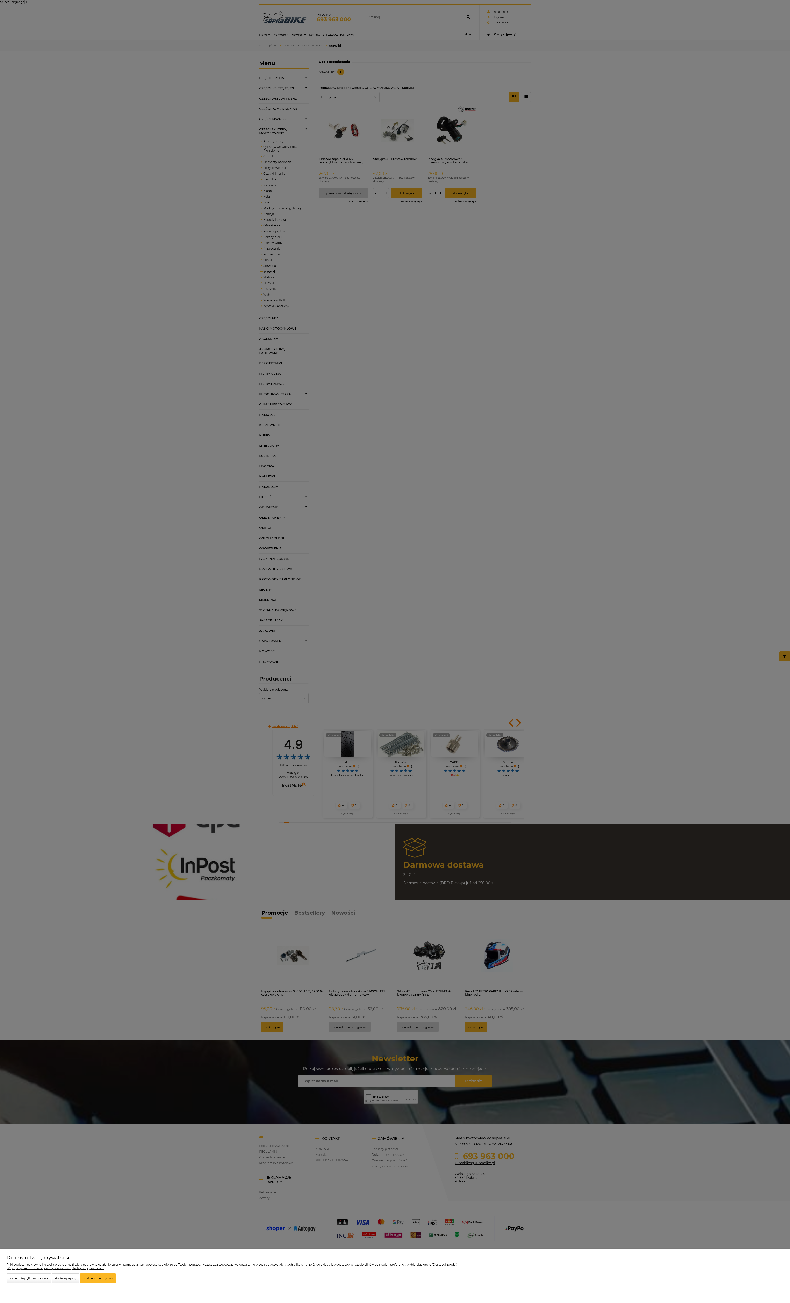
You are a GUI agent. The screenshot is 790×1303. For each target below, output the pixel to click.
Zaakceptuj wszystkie (98, 1278)
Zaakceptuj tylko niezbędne (29, 1278)
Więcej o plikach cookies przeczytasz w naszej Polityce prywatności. (55, 1268)
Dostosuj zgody (65, 1278)
